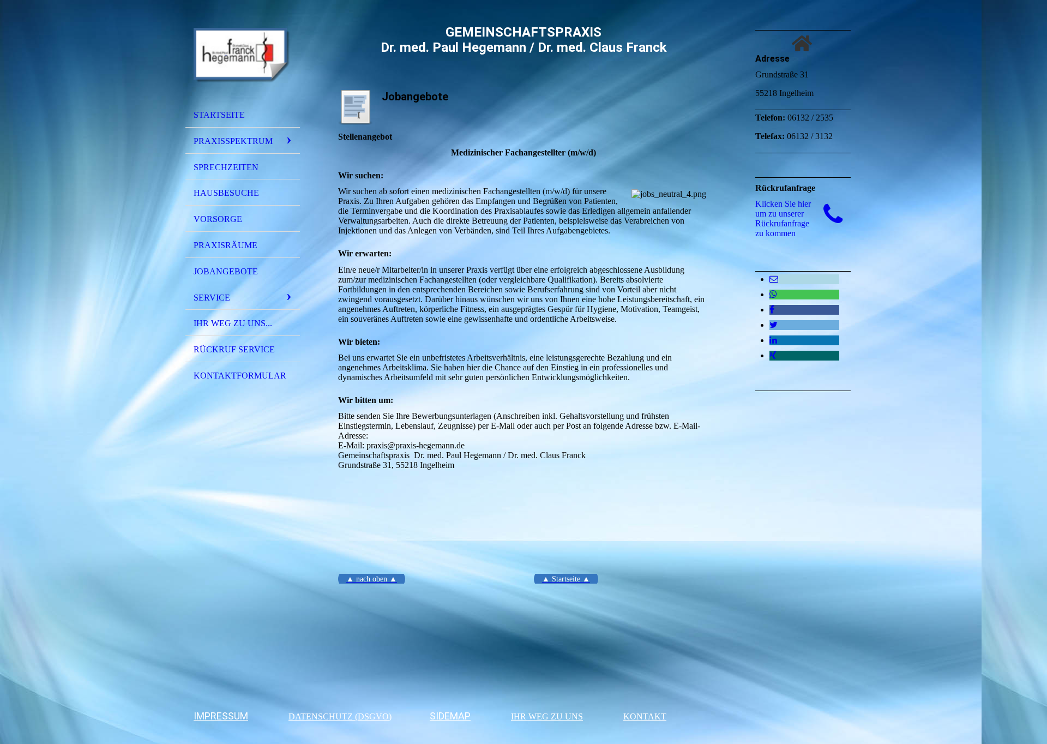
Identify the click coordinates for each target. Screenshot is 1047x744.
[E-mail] (773, 279)
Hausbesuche (226, 192)
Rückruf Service (234, 349)
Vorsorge (218, 219)
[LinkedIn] (773, 340)
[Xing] (773, 355)
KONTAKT (644, 716)
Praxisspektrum (233, 141)
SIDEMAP (450, 716)
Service (212, 297)
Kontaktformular (240, 375)
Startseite (219, 114)
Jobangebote (226, 271)
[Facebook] (771, 309)
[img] (243, 56)
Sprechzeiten (226, 167)
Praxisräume (225, 245)
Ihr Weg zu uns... (233, 323)
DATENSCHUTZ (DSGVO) (340, 716)
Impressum (221, 716)
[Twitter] (773, 324)
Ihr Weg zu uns (547, 716)
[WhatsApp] (773, 294)
